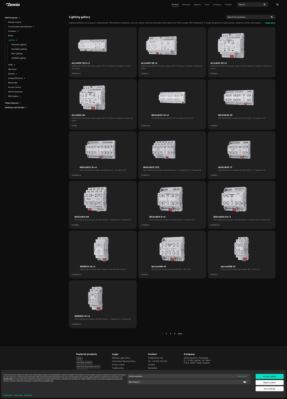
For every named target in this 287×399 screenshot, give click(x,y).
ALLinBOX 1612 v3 (81, 63)
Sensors (11, 74)
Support (197, 4)
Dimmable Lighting (19, 49)
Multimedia (12, 83)
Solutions (186, 4)
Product (175, 4)
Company (217, 4)
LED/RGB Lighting (18, 58)
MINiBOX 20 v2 (87, 266)
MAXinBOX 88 (82, 217)
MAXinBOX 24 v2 (160, 115)
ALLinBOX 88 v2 (149, 63)
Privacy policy (18, 395)
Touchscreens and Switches (20, 27)
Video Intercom (11, 103)
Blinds (10, 36)
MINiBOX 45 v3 (82, 316)
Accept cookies (269, 376)
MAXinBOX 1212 (151, 167)
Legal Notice (28, 395)
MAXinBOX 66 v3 (222, 217)
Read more (270, 23)
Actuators (12, 31)
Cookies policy (8, 395)
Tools (206, 4)
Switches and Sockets (15, 107)
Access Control (14, 87)
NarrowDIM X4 (158, 266)
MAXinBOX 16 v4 (88, 167)
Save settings (269, 389)
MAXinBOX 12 (225, 167)
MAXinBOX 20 (225, 115)
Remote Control (14, 22)
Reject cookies (269, 383)
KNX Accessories (15, 92)
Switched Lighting (18, 45)
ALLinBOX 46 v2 (218, 63)
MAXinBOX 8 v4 (157, 217)
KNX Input (12, 69)
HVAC (10, 65)
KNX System (13, 96)
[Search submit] (264, 4)
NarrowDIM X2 (228, 266)
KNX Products (11, 18)
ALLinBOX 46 (78, 115)
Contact (228, 4)
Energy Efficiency (15, 78)
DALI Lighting (16, 53)
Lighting (11, 40)
